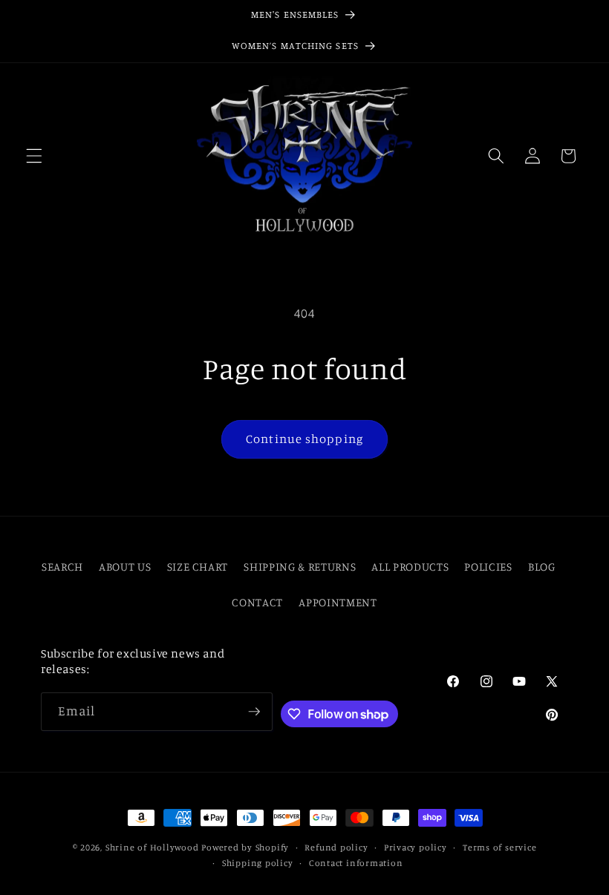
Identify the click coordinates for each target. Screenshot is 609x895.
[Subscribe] (254, 711)
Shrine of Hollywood (152, 847)
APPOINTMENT (338, 602)
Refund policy (336, 847)
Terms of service (499, 847)
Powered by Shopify (245, 847)
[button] (34, 156)
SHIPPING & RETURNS (300, 567)
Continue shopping (304, 438)
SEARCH (62, 567)
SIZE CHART (198, 567)
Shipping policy (257, 862)
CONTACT (257, 602)
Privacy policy (415, 847)
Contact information (356, 862)
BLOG (542, 567)
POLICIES (488, 567)
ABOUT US (125, 567)
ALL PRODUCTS (410, 567)
